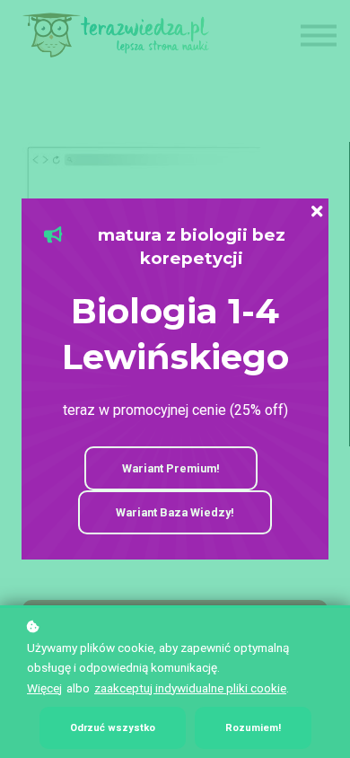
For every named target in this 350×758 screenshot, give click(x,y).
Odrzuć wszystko (112, 728)
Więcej (44, 688)
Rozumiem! (253, 728)
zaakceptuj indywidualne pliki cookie (190, 688)
